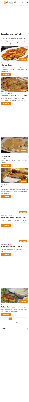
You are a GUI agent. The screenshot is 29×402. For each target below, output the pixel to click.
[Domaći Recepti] (10, 2)
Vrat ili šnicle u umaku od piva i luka (14, 96)
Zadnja (16, 322)
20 (24, 319)
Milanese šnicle (6, 187)
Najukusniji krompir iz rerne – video (13, 217)
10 (20, 319)
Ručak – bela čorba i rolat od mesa (13, 307)
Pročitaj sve (6, 74)
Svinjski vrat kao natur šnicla (11, 246)
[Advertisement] (14, 18)
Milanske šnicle (6, 65)
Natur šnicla (5, 156)
